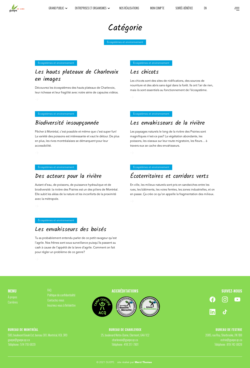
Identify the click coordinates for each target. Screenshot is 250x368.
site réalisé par (134, 362)
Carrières (13, 302)
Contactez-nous (55, 300)
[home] (16, 8)
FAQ (49, 290)
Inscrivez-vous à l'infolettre (61, 305)
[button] (58, 8)
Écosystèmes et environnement (56, 63)
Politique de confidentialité (61, 295)
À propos (12, 297)
